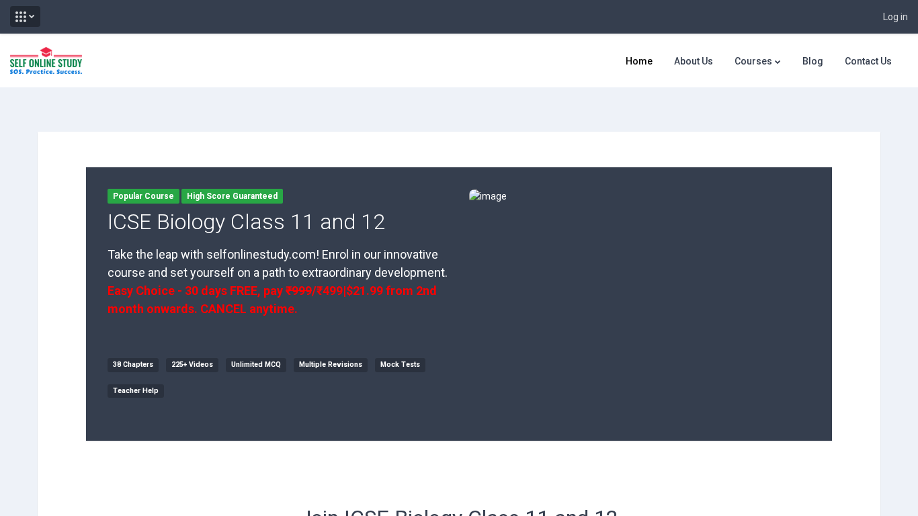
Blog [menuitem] (812, 61)
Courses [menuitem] (753, 61)
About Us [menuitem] (693, 61)
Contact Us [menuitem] (868, 61)
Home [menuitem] (639, 61)
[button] (25, 16)
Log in (895, 16)
